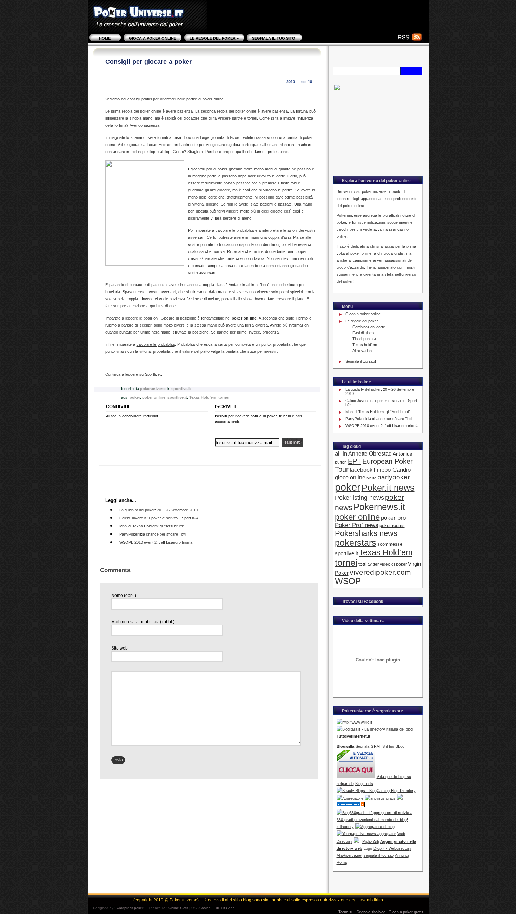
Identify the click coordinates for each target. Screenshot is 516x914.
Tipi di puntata (364, 339)
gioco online (350, 477)
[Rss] (405, 39)
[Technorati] (159, 448)
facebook (361, 469)
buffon (341, 462)
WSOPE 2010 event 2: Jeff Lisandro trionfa (155, 542)
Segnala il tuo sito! (274, 38)
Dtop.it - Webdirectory (392, 848)
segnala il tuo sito (379, 855)
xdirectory (345, 827)
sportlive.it (181, 389)
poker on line (244, 318)
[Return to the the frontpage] (147, 24)
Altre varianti (362, 351)
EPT (354, 461)
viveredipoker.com (380, 572)
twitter (373, 564)
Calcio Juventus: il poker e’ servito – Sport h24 (158, 518)
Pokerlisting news (359, 497)
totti (362, 564)
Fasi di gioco (363, 333)
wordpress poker (130, 908)
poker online (153, 397)
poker (207, 99)
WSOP (348, 581)
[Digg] (116, 448)
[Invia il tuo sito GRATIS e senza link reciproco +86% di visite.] (400, 798)
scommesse (389, 544)
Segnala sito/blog (371, 912)
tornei (223, 397)
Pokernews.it (379, 507)
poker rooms (392, 525)
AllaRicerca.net (349, 855)
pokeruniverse (153, 389)
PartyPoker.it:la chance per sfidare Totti (152, 534)
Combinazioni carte (368, 327)
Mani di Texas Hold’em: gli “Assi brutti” (151, 526)
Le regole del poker (214, 38)
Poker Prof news (356, 525)
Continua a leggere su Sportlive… (134, 374)
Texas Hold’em (202, 397)
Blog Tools (364, 783)
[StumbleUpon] (137, 448)
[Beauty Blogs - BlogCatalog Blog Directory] (376, 790)
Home (105, 38)
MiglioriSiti (370, 841)
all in (341, 453)
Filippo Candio (392, 469)
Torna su (345, 912)
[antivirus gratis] (380, 798)
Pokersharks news (366, 533)
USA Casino (201, 908)
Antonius (402, 454)
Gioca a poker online (152, 38)
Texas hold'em (364, 345)
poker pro (393, 517)
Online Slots (178, 908)
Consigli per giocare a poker (148, 61)
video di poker (393, 564)
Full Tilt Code (224, 908)
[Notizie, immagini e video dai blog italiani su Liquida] (387, 722)
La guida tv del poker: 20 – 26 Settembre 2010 (158, 510)
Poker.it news (388, 487)
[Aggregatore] (375, 827)
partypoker (393, 477)
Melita (371, 478)
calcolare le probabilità (156, 344)
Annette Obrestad (370, 453)
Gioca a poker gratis (406, 912)
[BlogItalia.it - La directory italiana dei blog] (375, 729)
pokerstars (355, 542)
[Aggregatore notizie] (350, 798)
